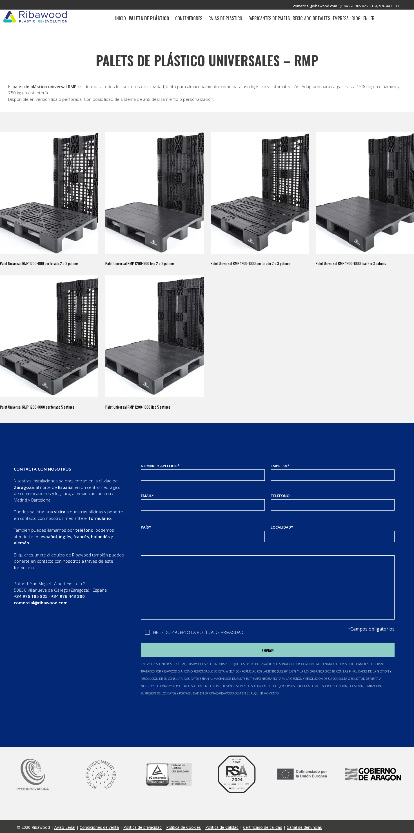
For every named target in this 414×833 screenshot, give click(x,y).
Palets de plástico (149, 18)
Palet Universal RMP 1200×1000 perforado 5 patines (37, 407)
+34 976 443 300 (68, 596)
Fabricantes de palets (269, 18)
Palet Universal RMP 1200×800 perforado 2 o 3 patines (39, 263)
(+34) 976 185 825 (354, 5)
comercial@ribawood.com (315, 5)
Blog (355, 18)
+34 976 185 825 (31, 596)
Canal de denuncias (304, 827)
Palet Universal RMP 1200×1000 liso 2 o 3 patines (351, 263)
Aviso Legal (64, 827)
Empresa (341, 18)
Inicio (120, 18)
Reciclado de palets (311, 18)
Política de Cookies (183, 827)
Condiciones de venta (99, 827)
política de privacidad (220, 632)
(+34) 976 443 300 (384, 5)
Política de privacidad (142, 827)
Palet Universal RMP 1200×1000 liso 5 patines (137, 407)
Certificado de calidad (262, 827)
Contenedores (188, 18)
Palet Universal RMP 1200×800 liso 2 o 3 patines (140, 263)
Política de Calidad (222, 827)
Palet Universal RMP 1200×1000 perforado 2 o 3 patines (250, 263)
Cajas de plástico (225, 18)
